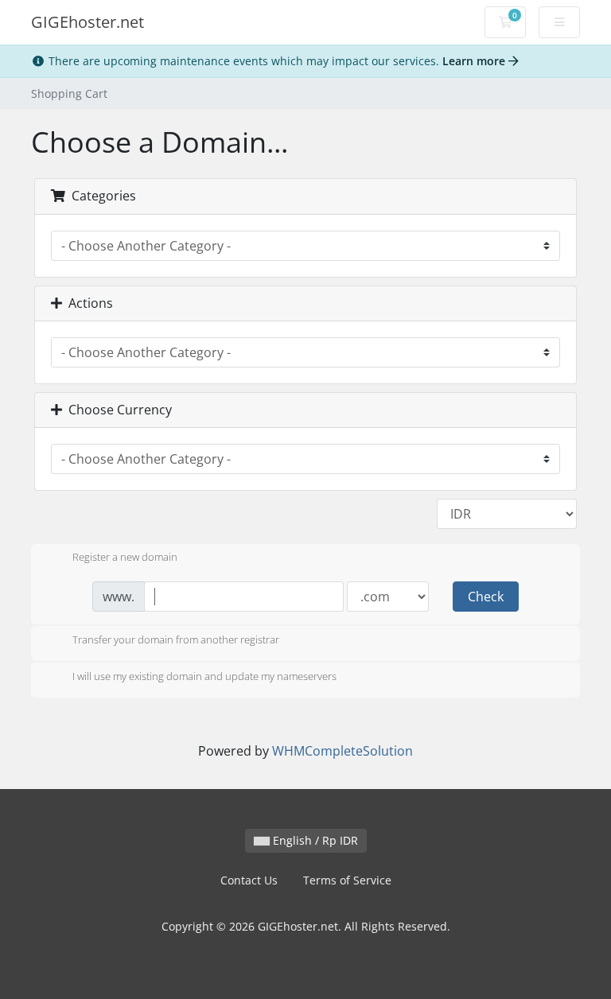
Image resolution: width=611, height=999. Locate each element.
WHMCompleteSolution (342, 751)
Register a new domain (124, 557)
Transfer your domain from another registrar (175, 639)
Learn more (475, 60)
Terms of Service (347, 880)
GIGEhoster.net (87, 22)
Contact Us (249, 880)
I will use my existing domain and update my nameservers (204, 676)
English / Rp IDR (314, 840)
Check (486, 596)
